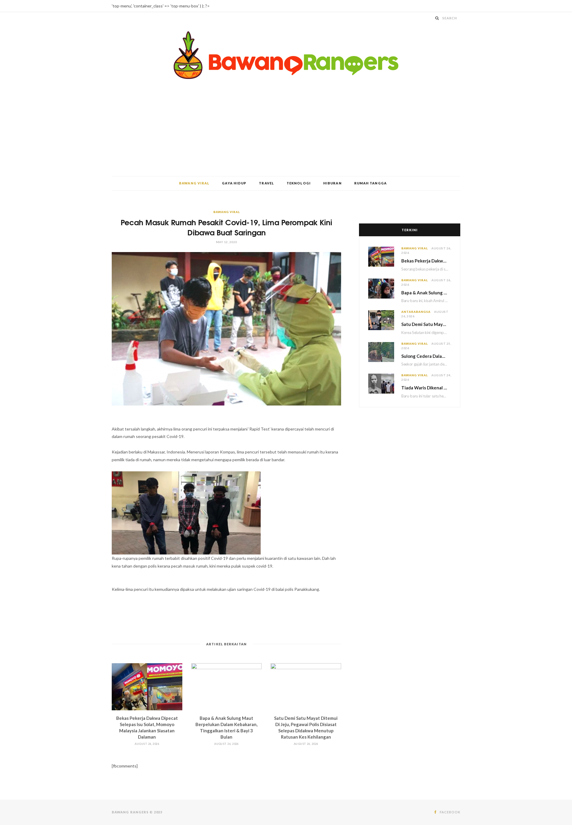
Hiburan (332, 183)
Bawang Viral (194, 183)
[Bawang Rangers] (286, 55)
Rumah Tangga (370, 183)
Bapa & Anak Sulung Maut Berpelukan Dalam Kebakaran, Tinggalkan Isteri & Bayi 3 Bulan (426, 292)
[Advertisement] (286, 131)
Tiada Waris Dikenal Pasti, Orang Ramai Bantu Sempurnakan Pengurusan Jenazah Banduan (426, 387)
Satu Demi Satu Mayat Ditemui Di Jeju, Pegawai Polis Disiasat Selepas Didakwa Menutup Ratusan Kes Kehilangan (426, 324)
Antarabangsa (415, 311)
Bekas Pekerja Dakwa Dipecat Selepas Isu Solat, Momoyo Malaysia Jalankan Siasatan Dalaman (426, 260)
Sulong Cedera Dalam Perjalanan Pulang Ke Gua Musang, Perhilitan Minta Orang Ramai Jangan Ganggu (426, 356)
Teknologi (299, 183)
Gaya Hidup (234, 183)
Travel (266, 183)
